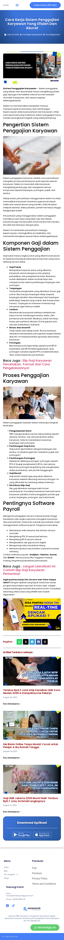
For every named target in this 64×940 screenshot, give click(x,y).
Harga (6, 878)
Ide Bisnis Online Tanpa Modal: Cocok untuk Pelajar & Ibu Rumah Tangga (30, 745)
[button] (17, 5)
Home (6, 867)
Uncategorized (53, 34)
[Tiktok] (13, 905)
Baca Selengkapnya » (12, 704)
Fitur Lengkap (9, 874)
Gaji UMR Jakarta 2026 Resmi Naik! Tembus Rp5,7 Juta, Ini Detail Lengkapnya (30, 799)
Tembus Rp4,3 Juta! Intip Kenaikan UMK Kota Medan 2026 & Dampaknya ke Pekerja (31, 691)
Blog (5, 871)
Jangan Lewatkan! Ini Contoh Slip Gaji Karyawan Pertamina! (29, 570)
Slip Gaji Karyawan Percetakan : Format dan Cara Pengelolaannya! (27, 364)
